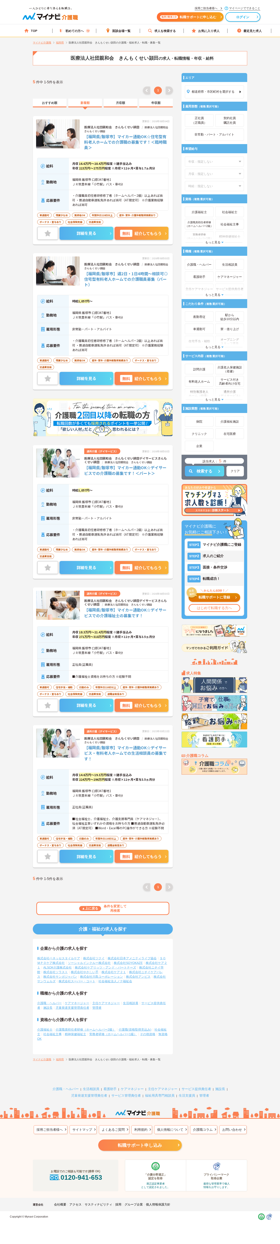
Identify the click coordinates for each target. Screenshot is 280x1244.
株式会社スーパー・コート (77, 981)
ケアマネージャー (77, 1003)
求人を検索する (165, 31)
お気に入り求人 (209, 31)
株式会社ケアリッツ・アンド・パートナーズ (105, 967)
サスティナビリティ (98, 1204)
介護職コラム (203, 1129)
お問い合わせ (232, 1129)
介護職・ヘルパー (49, 1003)
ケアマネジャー (132, 1089)
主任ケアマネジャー (106, 1003)
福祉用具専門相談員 (160, 1095)
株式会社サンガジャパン (60, 976)
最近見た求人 (252, 31)
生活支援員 (187, 1095)
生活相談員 (130, 1003)
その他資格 (147, 1034)
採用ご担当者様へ (50, 1129)
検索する (204, 471)
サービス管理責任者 (126, 1095)
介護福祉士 (44, 1029)
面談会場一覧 (121, 31)
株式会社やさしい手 (84, 972)
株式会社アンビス (138, 976)
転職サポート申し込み (140, 1145)
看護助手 (110, 1089)
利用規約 (140, 1129)
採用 (118, 1204)
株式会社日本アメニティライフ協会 (132, 958)
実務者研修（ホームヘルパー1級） (113, 1034)
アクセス (75, 1204)
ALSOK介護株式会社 (57, 967)
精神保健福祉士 (75, 1034)
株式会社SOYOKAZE (128, 963)
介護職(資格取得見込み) (135, 1029)
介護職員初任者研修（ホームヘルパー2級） (86, 1029)
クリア (235, 471)
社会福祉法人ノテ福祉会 (115, 981)
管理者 (97, 1007)
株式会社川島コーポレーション (101, 976)
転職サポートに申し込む (188, 17)
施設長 (47, 1007)
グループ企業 (133, 1204)
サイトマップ (82, 1129)
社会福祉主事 (52, 1034)
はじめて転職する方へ (214, 608)
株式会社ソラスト (55, 972)
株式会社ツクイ (94, 958)
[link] (49, 103)
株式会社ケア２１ (114, 972)
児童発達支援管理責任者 (72, 1007)
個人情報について (170, 1129)
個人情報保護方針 (158, 1204)
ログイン (243, 17)
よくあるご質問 (113, 1129)
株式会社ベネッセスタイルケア (58, 958)
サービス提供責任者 (196, 1089)
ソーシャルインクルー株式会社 (89, 963)
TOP (34, 31)
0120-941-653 (81, 1177)
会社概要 (60, 1204)
